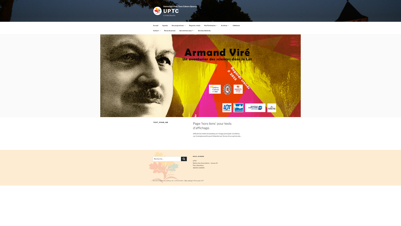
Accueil (155, 25)
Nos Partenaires (210, 25)
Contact (156, 30)
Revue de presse (169, 30)
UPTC (171, 11)
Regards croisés (194, 25)
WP (202, 181)
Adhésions (236, 25)
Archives (224, 25)
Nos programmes (178, 25)
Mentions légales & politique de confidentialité (168, 181)
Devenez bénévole (204, 30)
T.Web (195, 181)
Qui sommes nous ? (186, 30)
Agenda (165, 25)
